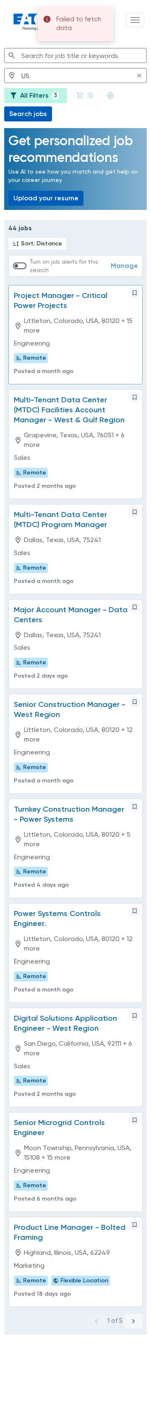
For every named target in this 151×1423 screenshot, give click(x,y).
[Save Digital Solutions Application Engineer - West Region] (135, 1016)
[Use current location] (110, 95)
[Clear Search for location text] (139, 75)
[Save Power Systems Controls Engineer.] (135, 911)
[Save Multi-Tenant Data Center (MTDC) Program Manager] (135, 512)
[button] (37, 244)
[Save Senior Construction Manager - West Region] (135, 702)
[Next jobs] (133, 1321)
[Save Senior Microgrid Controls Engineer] (135, 1120)
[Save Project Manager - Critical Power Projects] (135, 293)
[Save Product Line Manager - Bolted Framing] (135, 1225)
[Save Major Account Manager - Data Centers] (135, 607)
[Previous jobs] (96, 1321)
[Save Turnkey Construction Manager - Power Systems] (135, 806)
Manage (124, 266)
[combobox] (75, 55)
